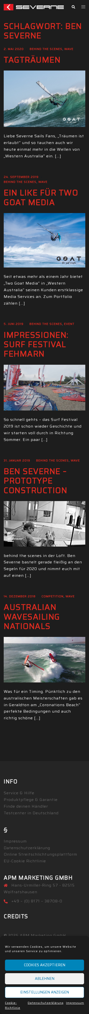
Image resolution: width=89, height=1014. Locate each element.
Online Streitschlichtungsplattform (40, 854)
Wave (68, 49)
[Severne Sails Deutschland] (34, 7)
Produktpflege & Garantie (31, 800)
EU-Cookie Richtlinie (25, 861)
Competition (53, 596)
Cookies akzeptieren (44, 965)
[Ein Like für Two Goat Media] (44, 240)
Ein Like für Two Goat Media (41, 197)
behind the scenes (46, 49)
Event (69, 323)
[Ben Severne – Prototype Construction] (44, 523)
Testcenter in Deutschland (31, 813)
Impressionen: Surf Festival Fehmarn (36, 344)
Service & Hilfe (19, 793)
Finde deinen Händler (26, 806)
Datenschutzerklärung (46, 1002)
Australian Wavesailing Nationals (32, 616)
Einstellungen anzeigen (44, 992)
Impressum (75, 1002)
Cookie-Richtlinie (12, 1005)
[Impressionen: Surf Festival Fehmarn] (44, 387)
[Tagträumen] (44, 98)
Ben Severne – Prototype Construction (35, 481)
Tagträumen (32, 60)
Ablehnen (44, 979)
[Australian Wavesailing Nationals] (44, 659)
